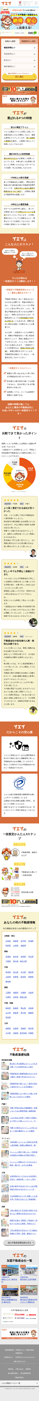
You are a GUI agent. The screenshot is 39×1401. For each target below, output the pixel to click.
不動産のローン (20, 1350)
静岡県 (30, 977)
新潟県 (8, 972)
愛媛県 (30, 1013)
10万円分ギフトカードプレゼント (25, 1357)
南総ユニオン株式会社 (9, 1279)
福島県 (23, 945)
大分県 (8, 1033)
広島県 (30, 1008)
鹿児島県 (23, 1033)
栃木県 (15, 956)
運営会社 (10, 1369)
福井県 (30, 972)
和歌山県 (23, 997)
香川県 (23, 1013)
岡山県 (23, 1008)
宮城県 (30, 941)
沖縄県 (30, 1033)
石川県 (23, 972)
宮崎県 (15, 1033)
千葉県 (8, 961)
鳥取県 (8, 1008)
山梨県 (8, 977)
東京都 (15, 961)
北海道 (8, 941)
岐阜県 (23, 977)
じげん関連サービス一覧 (10, 1383)
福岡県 (8, 1028)
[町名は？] (19, 60)
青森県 (15, 941)
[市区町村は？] (19, 53)
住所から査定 (10, 41)
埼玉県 (30, 956)
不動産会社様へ (19, 1377)
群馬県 (23, 956)
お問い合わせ (19, 1369)
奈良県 (15, 997)
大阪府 (30, 992)
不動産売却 (18, 1353)
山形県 (15, 945)
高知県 (8, 1017)
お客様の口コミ (8, 1357)
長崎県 (23, 1028)
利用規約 (28, 1369)
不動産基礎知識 (9, 1350)
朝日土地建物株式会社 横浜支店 (9, 1299)
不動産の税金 (30, 1350)
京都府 (23, 992)
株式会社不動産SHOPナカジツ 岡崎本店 (28, 1299)
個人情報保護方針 (26, 1373)
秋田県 (8, 945)
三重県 (8, 992)
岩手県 (23, 941)
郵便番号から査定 (29, 41)
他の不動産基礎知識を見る (19, 1242)
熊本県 (30, 1028)
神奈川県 (23, 961)
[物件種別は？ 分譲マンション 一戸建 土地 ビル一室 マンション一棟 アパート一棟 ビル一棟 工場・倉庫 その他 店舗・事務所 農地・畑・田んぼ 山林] (19, 66)
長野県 (15, 977)
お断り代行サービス (19, 1361)
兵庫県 (8, 997)
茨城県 (8, 956)
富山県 (15, 972)
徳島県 (15, 1013)
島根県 (15, 1008)
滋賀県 (15, 992)
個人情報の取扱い (13, 1373)
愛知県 (8, 981)
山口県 (8, 1013)
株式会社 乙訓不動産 (28, 1278)
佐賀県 (15, 1028)
